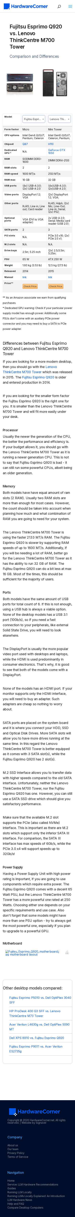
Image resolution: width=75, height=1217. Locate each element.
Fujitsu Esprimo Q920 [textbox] (34, 119)
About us (12, 1145)
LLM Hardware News (19, 1199)
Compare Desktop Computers (25, 1207)
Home (11, 1180)
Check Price (30, 286)
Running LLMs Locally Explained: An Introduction (36, 1196)
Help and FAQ (15, 1203)
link (25, 277)
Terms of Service (17, 1156)
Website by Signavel (33, 1122)
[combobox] (34, 119)
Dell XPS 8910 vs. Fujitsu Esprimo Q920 (36, 1038)
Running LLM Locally (19, 1192)
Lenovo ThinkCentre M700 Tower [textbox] (60, 119)
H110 (51, 144)
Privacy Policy (15, 1152)
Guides (11, 1188)
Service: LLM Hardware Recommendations (32, 1184)
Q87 (25, 144)
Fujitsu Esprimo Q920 (38, 377)
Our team (12, 1149)
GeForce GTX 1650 (56, 152)
